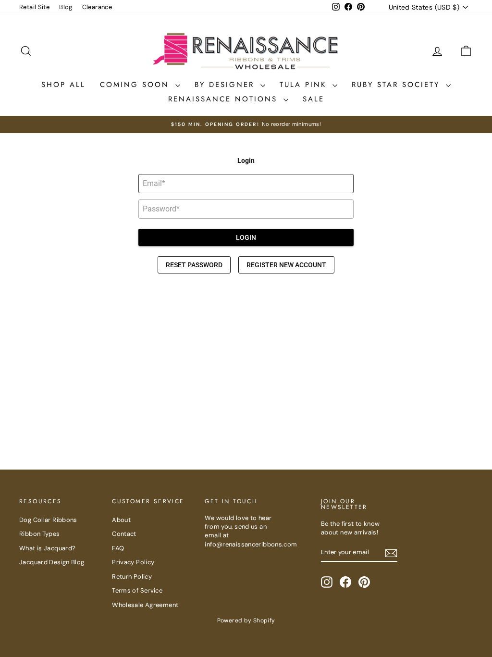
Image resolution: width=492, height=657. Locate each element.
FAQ (118, 548)
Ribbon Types (39, 534)
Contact (124, 534)
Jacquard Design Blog (52, 562)
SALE (313, 99)
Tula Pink (305, 84)
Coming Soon (136, 84)
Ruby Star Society (397, 84)
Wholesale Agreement (145, 605)
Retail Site (34, 7)
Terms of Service (137, 590)
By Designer (226, 84)
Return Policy (132, 576)
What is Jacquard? (47, 548)
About (121, 520)
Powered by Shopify (246, 620)
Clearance (97, 7)
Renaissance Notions (224, 99)
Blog (66, 7)
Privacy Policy (133, 562)
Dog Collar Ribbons (48, 520)
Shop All (63, 84)
